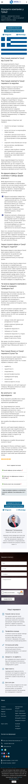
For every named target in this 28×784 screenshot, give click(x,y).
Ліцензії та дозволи (20, 715)
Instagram (18, 728)
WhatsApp (22, 35)
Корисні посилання (6, 709)
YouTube (17, 726)
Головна (3, 706)
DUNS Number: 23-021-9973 (10, 760)
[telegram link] (2, 750)
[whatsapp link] (6, 750)
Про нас (3, 714)
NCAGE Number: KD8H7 (9, 763)
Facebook (17, 723)
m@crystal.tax (7, 746)
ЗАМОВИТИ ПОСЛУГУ (14, 28)
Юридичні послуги (20, 720)
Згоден (14, 781)
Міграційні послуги (20, 718)
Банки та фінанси (20, 711)
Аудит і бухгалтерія (20, 713)
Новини (3, 711)
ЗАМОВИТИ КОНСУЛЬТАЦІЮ (14, 31)
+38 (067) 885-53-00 (9, 743)
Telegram (7, 35)
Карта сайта (4, 723)
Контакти (3, 716)
